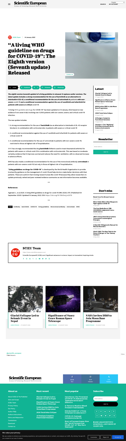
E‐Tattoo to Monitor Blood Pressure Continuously (76, 407)
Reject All (106, 437)
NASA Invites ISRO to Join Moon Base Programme (106, 107)
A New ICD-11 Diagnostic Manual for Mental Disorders (105, 226)
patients (73, 99)
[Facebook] (23, 258)
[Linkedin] (30, 258)
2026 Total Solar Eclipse (104, 113)
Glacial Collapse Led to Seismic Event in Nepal (103, 94)
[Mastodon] (46, 258)
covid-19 (16, 102)
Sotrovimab (71, 207)
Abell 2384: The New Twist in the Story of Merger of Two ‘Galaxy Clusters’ (104, 233)
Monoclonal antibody (58, 207)
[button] (103, 4)
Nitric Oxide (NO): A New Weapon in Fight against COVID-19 (105, 203)
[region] (63, 435)
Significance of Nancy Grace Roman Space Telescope (105, 101)
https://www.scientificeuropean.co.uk (34, 252)
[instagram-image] (8, 366)
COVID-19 (70, 74)
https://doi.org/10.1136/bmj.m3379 (58, 195)
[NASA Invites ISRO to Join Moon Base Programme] (100, 299)
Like (72, 375)
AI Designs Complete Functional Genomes (102, 119)
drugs (30, 110)
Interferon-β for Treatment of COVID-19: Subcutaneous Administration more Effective (76, 399)
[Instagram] (26, 258)
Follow (123, 354)
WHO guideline (20, 110)
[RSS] (109, 411)
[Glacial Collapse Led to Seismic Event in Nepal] (25, 299)
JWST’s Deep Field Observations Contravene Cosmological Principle (104, 218)
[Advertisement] (63, 15)
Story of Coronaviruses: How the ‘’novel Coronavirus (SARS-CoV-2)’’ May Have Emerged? (77, 424)
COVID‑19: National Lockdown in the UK (73, 417)
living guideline (44, 207)
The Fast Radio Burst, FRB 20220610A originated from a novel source (103, 210)
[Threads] (49, 258)
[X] (33, 258)
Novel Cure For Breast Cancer (103, 197)
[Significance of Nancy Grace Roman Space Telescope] (63, 299)
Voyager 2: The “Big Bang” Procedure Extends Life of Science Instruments (104, 126)
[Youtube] (39, 258)
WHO (10, 148)
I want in (105, 152)
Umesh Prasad (15, 325)
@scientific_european (14, 353)
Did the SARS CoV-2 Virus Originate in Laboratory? (75, 412)
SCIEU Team (16, 37)
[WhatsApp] (36, 258)
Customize (93, 437)
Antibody (17, 207)
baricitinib (25, 207)
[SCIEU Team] (10, 37)
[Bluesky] (42, 258)
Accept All (118, 437)
